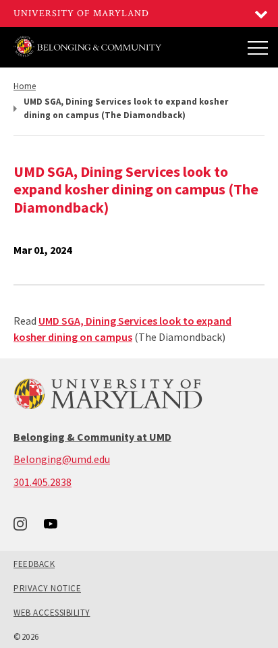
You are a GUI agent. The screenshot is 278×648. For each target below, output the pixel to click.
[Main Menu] (258, 47)
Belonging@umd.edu (61, 459)
